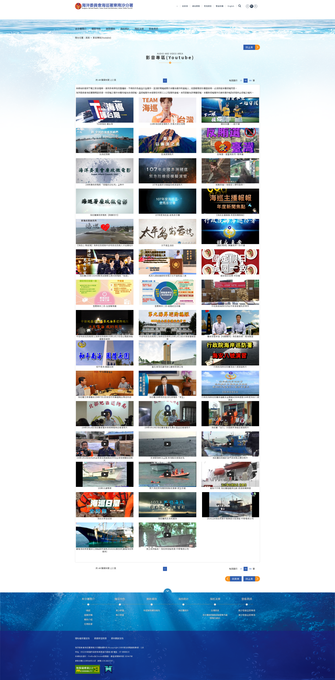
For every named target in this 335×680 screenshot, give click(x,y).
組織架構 (88, 615)
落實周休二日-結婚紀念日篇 (167, 292)
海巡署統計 (183, 610)
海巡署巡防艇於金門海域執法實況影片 (230, 444)
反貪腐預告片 (167, 140)
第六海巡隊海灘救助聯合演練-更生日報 (167, 474)
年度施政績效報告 (151, 610)
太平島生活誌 (167, 231)
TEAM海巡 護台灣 (104, 110)
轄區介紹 (88, 619)
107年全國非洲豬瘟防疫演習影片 (167, 170)
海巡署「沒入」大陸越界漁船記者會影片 (230, 413)
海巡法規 (139, 28)
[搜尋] (239, 6)
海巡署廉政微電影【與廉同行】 (104, 201)
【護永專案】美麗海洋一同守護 (230, 231)
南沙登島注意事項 (246, 610)
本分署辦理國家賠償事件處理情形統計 (215, 616)
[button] (167, 590)
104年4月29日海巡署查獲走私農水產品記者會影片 (167, 413)
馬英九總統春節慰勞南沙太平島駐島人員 (167, 261)
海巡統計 (124, 28)
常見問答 (208, 6)
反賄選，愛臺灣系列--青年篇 (230, 140)
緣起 (88, 610)
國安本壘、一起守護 (230, 110)
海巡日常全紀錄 (104, 504)
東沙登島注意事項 (246, 615)
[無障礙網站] (87, 669)
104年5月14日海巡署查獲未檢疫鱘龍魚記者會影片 (104, 413)
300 (250, 80)
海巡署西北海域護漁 (167, 504)
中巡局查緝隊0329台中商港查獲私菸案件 (230, 292)
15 (241, 80)
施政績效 (110, 28)
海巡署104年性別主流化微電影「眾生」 (167, 383)
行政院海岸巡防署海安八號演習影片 (230, 352)
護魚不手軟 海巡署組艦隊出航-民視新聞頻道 (230, 474)
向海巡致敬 (104, 140)
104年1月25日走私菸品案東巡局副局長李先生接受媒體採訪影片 (104, 444)
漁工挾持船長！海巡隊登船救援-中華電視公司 (167, 535)
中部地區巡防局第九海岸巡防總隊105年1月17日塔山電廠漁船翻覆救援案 (104, 322)
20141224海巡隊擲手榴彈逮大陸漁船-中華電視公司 (230, 504)
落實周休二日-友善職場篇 (104, 292)
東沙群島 (120, 610)
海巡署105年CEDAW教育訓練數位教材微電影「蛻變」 (104, 261)
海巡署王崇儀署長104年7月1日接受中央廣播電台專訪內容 (104, 383)
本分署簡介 (80, 28)
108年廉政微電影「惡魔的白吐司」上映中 (104, 170)
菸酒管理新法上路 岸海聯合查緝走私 (167, 444)
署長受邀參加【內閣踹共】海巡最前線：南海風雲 (230, 322)
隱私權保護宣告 (82, 638)
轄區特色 (96, 28)
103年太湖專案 (104, 474)
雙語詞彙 (220, 6)
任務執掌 (88, 624)
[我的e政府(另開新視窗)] (108, 669)
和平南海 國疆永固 (104, 352)
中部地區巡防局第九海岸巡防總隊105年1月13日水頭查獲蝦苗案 (167, 322)
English (231, 6)
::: (177, 6)
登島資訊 (153, 28)
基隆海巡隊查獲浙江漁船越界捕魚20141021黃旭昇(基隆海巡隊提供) (104, 535)
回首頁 (185, 6)
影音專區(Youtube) (102, 37)
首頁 (87, 37)
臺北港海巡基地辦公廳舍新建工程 (167, 352)
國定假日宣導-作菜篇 (230, 261)
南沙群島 (120, 615)
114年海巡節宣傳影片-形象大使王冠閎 (167, 110)
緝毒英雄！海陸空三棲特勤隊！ (230, 170)
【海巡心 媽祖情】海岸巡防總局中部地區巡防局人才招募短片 (104, 231)
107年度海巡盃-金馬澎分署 (167, 201)
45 (246, 80)
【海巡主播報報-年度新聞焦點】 (230, 201)
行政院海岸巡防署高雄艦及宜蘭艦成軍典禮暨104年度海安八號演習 (230, 383)
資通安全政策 (100, 638)
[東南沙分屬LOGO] (104, 6)
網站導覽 (196, 6)
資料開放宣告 (117, 638)
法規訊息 (215, 610)
